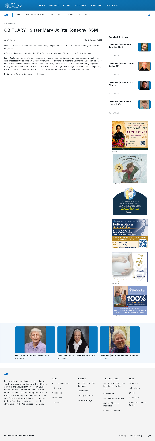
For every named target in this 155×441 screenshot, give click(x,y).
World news (57, 393)
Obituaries (9, 23)
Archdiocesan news (60, 383)
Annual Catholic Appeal (113, 398)
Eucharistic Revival (111, 411)
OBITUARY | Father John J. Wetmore (121, 83)
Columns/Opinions (35, 15)
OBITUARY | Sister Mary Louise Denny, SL (119, 355)
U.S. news (56, 388)
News (19, 15)
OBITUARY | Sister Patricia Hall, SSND (32, 355)
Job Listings (80, 5)
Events (66, 5)
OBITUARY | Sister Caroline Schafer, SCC (76, 355)
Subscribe (54, 5)
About (42, 5)
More (87, 15)
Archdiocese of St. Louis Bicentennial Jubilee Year (114, 386)
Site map (122, 435)
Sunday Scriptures (86, 395)
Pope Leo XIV (55, 15)
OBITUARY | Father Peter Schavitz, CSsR (120, 45)
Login (148, 435)
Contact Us (112, 5)
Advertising (96, 5)
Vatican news (57, 398)
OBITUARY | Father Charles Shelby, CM (121, 64)
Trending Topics (73, 15)
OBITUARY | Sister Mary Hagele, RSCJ (120, 102)
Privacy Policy (136, 435)
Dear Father (83, 391)
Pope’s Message (85, 400)
